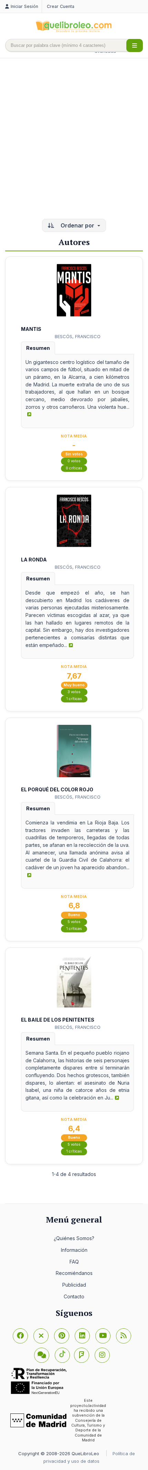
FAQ (74, 1262)
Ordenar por (77, 225)
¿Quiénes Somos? (74, 1238)
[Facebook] (20, 1336)
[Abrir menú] (134, 45)
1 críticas (74, 699)
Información (74, 1250)
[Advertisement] (74, 139)
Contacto (74, 1296)
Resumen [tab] (38, 348)
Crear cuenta (60, 6)
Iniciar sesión (24, 6)
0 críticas (74, 468)
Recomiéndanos (74, 1273)
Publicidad (74, 1285)
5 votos (74, 922)
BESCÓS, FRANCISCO (78, 336)
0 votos (74, 461)
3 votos (74, 692)
